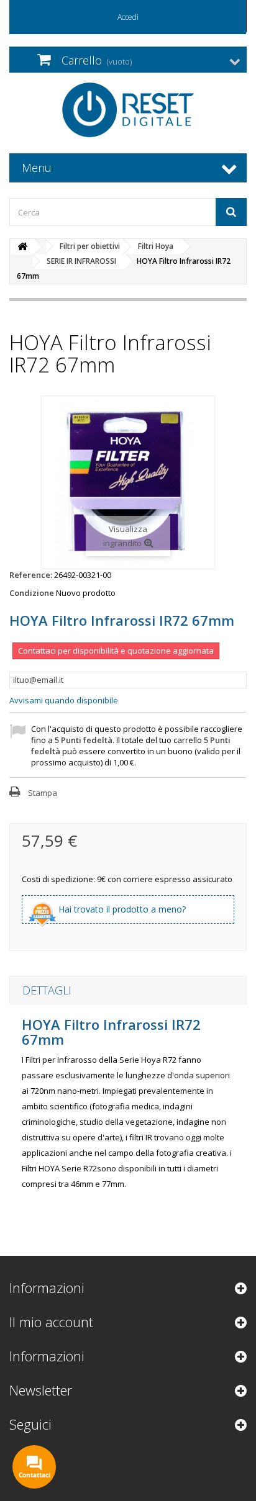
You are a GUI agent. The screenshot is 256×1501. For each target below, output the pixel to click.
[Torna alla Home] (22, 247)
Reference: (30, 574)
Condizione (31, 592)
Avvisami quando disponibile (63, 700)
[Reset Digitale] (128, 110)
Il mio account (51, 1321)
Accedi (128, 17)
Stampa (42, 792)
